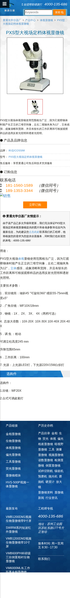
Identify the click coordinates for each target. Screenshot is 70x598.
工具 (52, 449)
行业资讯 (51, 497)
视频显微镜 (56, 454)
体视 (21, 258)
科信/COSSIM (17, 150)
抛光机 (53, 476)
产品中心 (30, 20)
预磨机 (42, 476)
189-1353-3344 (19, 190)
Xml (30, 592)
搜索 (58, 12)
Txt (35, 592)
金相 (54, 433)
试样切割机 (45, 471)
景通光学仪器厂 (12, 20)
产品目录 (44, 433)
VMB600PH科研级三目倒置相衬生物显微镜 (18, 557)
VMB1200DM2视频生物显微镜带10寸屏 (18, 542)
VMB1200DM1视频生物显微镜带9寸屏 (18, 518)
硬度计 (50, 481)
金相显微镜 (13, 434)
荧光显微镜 (13, 468)
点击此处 (34, 231)
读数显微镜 (45, 460)
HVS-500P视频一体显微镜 (17, 484)
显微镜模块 (13, 475)
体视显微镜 (46, 20)
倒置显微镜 (53, 465)
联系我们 (44, 558)
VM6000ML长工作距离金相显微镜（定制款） (18, 571)
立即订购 (35, 204)
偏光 (60, 438)
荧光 (46, 438)
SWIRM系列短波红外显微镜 (18, 529)
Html (24, 592)
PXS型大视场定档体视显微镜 (25, 156)
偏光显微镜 (13, 454)
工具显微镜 (13, 461)
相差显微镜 (45, 444)
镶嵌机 (59, 471)
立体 (13, 268)
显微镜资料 (45, 492)
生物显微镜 (13, 440)
